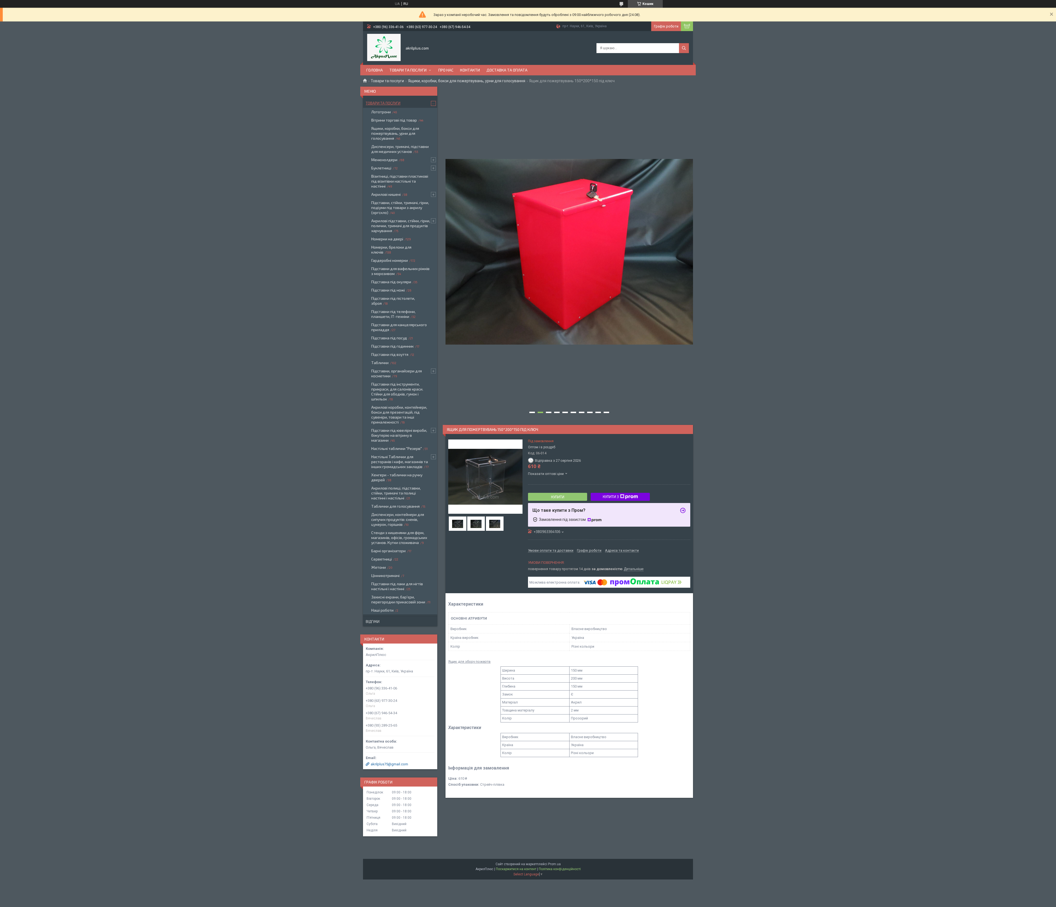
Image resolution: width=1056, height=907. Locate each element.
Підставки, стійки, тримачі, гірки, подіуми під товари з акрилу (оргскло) (400, 207)
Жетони (378, 567)
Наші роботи (382, 610)
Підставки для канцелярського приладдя (399, 327)
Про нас (445, 70)
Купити (557, 497)
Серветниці (381, 559)
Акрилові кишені (386, 194)
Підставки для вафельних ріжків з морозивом (400, 271)
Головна (374, 70)
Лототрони (381, 111)
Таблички (380, 362)
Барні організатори (388, 550)
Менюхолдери (384, 159)
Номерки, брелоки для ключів (391, 249)
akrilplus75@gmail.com (389, 764)
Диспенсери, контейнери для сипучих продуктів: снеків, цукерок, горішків (397, 519)
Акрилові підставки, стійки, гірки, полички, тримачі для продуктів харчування (400, 225)
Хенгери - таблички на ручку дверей (396, 477)
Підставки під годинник (392, 346)
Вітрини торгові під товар (394, 120)
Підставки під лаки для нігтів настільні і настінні (397, 586)
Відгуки (373, 621)
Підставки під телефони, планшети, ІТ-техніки (393, 314)
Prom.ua (554, 864)
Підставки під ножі (388, 290)
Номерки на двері (387, 239)
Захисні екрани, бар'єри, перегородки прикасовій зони (398, 599)
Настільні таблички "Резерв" (396, 448)
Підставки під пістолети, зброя (393, 301)
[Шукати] (684, 48)
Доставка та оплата (506, 70)
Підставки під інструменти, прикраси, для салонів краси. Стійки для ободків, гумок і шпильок (397, 391)
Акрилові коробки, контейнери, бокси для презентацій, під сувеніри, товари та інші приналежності (399, 414)
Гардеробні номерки (389, 260)
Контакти (470, 70)
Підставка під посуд (389, 338)
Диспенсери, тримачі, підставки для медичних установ (400, 149)
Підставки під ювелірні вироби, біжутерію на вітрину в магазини (399, 435)
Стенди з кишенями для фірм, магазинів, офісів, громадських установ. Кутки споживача (399, 537)
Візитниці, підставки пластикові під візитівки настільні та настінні (399, 181)
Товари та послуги (408, 70)
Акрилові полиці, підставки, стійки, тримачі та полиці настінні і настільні (396, 493)
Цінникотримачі (385, 575)
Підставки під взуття (389, 354)
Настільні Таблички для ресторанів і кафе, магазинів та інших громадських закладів (399, 461)
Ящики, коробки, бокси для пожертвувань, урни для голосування (466, 81)
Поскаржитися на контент (516, 869)
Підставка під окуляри (391, 281)
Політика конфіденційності (560, 869)
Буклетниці (381, 168)
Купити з (611, 496)
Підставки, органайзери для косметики (396, 373)
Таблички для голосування (395, 506)
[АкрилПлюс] (384, 47)
